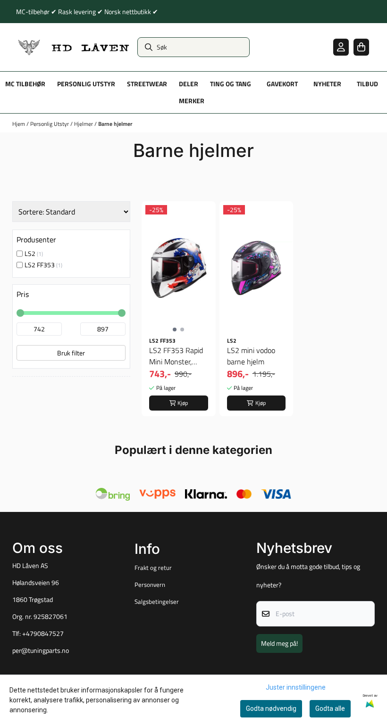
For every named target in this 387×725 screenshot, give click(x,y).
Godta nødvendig (271, 708)
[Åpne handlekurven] (361, 47)
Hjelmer (84, 123)
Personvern (150, 584)
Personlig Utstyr (50, 123)
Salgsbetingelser (157, 601)
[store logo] (74, 47)
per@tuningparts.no (40, 650)
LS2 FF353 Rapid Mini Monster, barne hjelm (176, 356)
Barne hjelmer (115, 123)
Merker (191, 101)
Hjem (19, 123)
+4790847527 (43, 633)
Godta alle (330, 708)
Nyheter (327, 84)
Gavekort (282, 84)
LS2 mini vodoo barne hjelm (251, 356)
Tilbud (367, 84)
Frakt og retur (153, 567)
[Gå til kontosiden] (341, 47)
